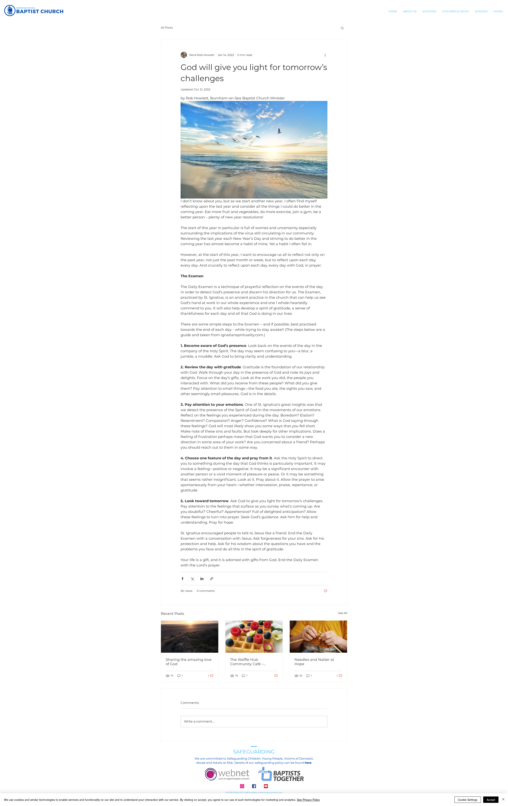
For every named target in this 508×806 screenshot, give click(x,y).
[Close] (503, 799)
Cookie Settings (467, 800)
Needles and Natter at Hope (314, 661)
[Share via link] (212, 579)
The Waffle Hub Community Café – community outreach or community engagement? (253, 661)
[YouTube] (266, 786)
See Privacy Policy (308, 800)
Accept (491, 800)
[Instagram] (242, 786)
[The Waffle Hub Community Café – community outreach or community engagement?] (254, 637)
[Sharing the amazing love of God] (189, 637)
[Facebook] (254, 786)
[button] (409, 11)
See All (342, 613)
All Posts (167, 27)
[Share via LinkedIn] (202, 579)
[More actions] (325, 55)
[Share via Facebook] (182, 579)
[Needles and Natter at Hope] (318, 637)
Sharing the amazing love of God (189, 661)
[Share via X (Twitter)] (192, 579)
